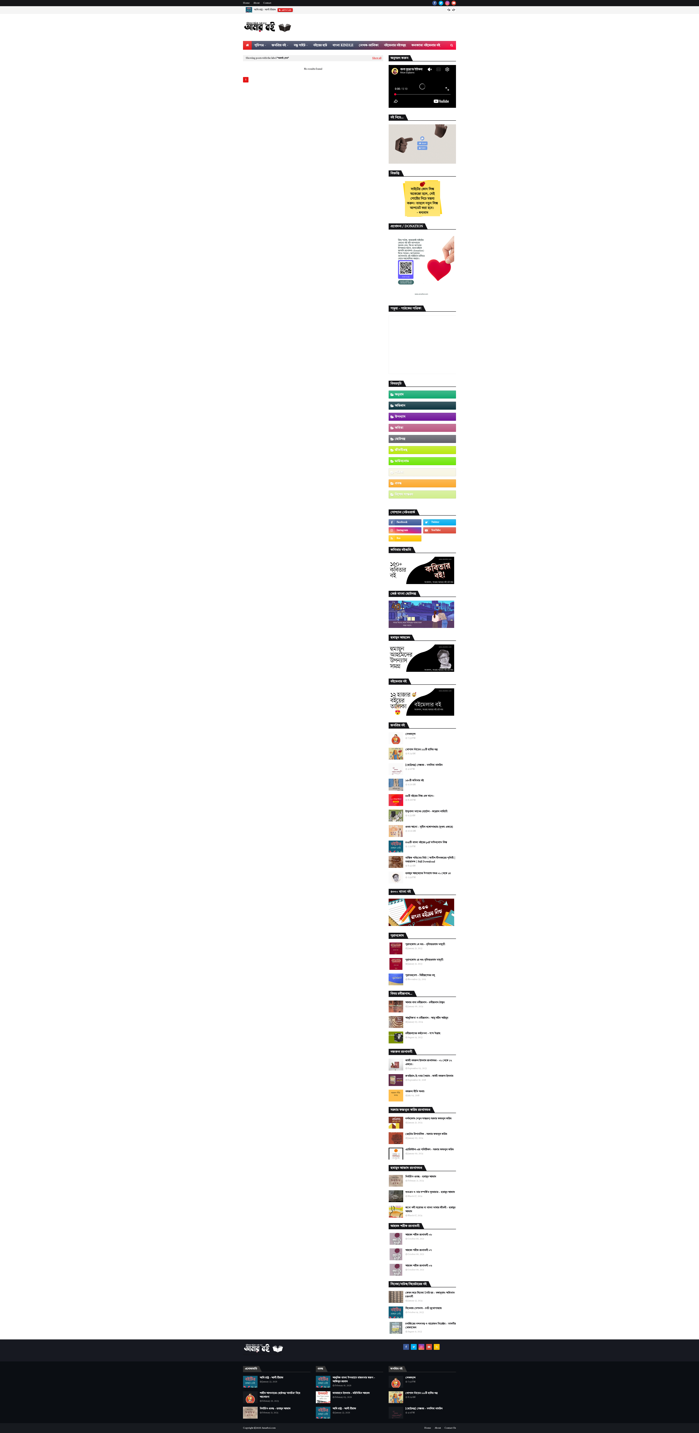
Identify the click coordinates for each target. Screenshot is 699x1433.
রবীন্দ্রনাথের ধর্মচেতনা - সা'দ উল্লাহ (422, 1033)
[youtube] (453, 3)
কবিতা (399, 427)
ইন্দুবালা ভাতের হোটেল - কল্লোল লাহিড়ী (426, 811)
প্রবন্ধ (398, 483)
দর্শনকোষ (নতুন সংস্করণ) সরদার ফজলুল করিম (428, 1118)
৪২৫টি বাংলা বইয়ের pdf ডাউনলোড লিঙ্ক (426, 842)
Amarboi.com (269, 1428)
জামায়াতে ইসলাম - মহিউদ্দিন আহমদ (351, 1393)
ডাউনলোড (402, 461)
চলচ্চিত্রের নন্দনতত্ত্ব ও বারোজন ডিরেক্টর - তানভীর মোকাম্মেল (430, 1325)
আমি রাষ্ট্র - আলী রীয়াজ (271, 1377)
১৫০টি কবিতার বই (414, 780)
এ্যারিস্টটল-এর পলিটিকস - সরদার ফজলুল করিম (429, 1149)
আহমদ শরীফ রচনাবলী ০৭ (418, 1250)
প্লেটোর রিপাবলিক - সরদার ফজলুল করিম (426, 1134)
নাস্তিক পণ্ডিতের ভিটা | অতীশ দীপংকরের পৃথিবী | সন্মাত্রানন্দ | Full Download (430, 860)
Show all (376, 58)
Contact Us (450, 1428)
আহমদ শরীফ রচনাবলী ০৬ (418, 1265)
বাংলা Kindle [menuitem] (343, 45)
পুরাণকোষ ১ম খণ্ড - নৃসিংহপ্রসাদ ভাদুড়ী (425, 944)
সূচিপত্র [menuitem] (259, 45)
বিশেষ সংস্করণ (404, 494)
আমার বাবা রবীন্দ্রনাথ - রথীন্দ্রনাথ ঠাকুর (425, 1002)
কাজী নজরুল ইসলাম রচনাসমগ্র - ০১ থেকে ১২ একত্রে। (428, 1062)
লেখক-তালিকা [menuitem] (369, 45)
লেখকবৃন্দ (410, 734)
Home (246, 3)
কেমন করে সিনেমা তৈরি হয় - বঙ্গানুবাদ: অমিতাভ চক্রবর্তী (430, 1295)
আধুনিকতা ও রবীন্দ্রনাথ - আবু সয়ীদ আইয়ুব (426, 1018)
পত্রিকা (399, 472)
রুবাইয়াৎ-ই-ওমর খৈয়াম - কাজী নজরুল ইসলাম (429, 1076)
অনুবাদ (399, 394)
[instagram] (447, 3)
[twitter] (441, 3)
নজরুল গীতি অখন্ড (414, 1091)
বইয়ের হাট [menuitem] (320, 45)
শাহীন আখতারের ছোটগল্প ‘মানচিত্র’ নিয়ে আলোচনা (277, 10)
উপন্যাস (400, 416)
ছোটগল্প (400, 439)
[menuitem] (247, 45)
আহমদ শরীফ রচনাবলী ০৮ (418, 1234)
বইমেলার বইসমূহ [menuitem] (395, 45)
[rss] (405, 538)
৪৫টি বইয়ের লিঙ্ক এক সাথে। (419, 796)
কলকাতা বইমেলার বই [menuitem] (425, 45)
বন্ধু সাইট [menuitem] (299, 45)
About (256, 3)
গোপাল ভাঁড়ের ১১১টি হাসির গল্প (421, 749)
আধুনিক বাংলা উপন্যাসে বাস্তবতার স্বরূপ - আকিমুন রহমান (354, 1379)
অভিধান (400, 405)
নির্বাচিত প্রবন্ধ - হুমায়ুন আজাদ (420, 1176)
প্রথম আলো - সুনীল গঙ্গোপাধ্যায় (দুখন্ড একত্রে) (429, 827)
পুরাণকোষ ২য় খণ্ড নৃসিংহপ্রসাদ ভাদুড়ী (424, 960)
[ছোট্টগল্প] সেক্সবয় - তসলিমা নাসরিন (424, 765)
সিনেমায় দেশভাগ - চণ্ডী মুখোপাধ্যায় (423, 1308)
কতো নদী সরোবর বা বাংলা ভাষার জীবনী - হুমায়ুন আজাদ (430, 1209)
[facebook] (434, 3)
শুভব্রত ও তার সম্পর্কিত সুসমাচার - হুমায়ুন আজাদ (430, 1192)
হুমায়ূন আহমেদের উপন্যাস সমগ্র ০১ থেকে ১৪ (428, 873)
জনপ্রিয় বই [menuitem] (279, 45)
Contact (267, 3)
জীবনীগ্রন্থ (401, 450)
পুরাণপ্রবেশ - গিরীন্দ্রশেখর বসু (420, 975)
